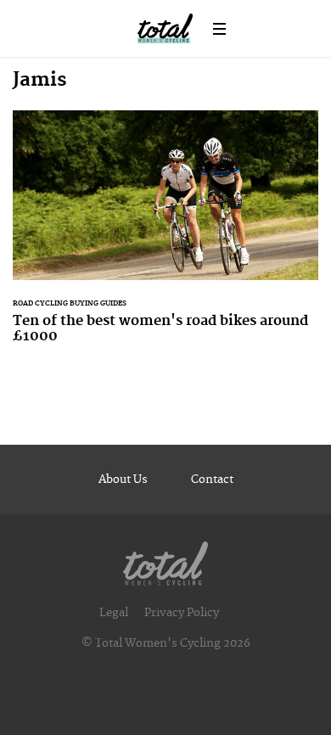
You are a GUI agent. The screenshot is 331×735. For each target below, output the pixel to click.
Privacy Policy (181, 613)
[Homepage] (165, 559)
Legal (113, 613)
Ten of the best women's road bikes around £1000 (165, 237)
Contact (212, 479)
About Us (123, 479)
